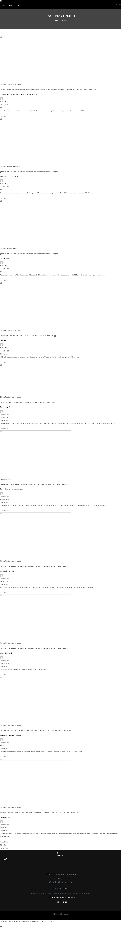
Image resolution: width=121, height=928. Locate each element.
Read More (4, 116)
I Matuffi (3, 340)
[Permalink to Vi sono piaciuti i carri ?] (35, 514)
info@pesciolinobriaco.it (67, 897)
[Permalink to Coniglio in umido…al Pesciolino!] (35, 678)
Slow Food (41, 90)
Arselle (2, 90)
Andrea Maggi (4, 102)
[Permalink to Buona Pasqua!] (24, 365)
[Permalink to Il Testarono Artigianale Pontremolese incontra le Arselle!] (35, 37)
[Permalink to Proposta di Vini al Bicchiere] (35, 119)
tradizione (54, 730)
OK (1, 926)
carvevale (3, 484)
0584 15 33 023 (62, 902)
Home (56, 20)
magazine (12, 84)
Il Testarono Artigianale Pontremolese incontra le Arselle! (18, 94)
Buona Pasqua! (5, 407)
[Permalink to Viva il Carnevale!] (35, 596)
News (19, 84)
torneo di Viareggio (47, 484)
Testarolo (53, 90)
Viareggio (92, 90)
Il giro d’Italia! (4, 258)
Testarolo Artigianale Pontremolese (70, 90)
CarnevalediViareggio (16, 566)
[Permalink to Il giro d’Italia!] (35, 201)
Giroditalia (20, 172)
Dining (2, 84)
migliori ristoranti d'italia (29, 812)
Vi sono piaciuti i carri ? (7, 571)
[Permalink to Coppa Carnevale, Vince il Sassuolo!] (35, 432)
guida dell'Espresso (13, 812)
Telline (47, 90)
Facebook (118, 4)
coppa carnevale (13, 484)
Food (7, 84)
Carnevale (3, 566)
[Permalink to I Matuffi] (35, 283)
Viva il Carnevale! (6, 653)
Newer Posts (4, 848)
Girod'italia (12, 172)
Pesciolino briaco (30, 90)
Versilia (85, 90)
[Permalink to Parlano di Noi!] (35, 760)
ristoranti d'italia (64, 812)
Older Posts (3, 845)
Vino (18, 166)
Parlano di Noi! (5, 817)
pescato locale (10, 90)
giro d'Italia (4, 172)
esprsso (3, 812)
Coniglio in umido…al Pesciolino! (11, 735)
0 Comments (4, 108)
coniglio (3, 730)
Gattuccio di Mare (6, 336)
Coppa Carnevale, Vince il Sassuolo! (12, 489)
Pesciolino (64, 20)
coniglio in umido (12, 730)
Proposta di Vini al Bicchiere (9, 176)
